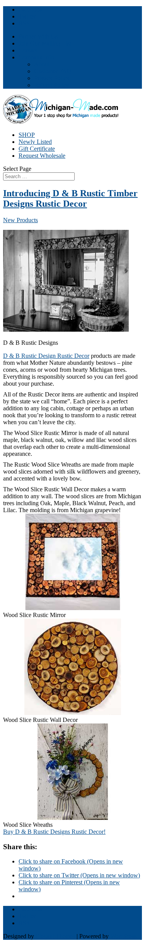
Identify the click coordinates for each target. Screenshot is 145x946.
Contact (28, 50)
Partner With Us (38, 36)
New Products (20, 220)
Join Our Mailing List (45, 43)
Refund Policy (51, 85)
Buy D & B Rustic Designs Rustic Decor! (54, 831)
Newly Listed (35, 141)
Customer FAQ (53, 71)
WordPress (123, 936)
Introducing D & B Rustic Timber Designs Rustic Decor (70, 198)
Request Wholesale (42, 155)
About (41, 64)
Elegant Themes (55, 936)
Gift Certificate (37, 148)
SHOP (27, 135)
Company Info (36, 57)
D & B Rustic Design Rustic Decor (46, 355)
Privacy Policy (52, 78)
